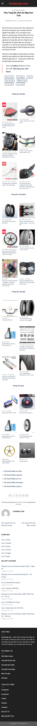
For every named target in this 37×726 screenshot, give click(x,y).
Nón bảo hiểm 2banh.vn (26, 413)
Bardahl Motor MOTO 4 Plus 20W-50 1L (8, 344)
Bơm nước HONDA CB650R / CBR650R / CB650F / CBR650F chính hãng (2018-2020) (9, 283)
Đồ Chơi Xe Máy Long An (12, 486)
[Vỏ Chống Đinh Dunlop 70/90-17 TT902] (27, 425)
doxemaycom (28, 20)
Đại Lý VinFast (6, 550)
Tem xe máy (10, 81)
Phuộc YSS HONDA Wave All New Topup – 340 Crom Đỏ (27, 223)
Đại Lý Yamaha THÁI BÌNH (10, 588)
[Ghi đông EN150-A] (10, 308)
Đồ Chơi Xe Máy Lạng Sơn (13, 475)
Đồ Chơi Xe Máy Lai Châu (13, 471)
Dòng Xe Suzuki (18, 292)
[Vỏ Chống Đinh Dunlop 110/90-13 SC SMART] (27, 307)
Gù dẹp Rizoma (23, 461)
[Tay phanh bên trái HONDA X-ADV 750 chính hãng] (10, 171)
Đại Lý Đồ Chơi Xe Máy (18, 10)
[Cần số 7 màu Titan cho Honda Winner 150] (27, 140)
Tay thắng (20, 77)
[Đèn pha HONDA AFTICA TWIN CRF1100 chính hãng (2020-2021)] (27, 268)
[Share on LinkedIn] (27, 495)
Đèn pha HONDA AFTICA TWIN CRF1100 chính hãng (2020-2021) (26, 282)
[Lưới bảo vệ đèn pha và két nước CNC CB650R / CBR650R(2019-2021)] (10, 141)
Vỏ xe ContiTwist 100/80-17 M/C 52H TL (26, 248)
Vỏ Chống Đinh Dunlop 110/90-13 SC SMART (25, 319)
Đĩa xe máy (9, 77)
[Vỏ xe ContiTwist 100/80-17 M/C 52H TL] (27, 237)
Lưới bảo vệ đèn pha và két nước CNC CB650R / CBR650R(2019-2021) (9, 155)
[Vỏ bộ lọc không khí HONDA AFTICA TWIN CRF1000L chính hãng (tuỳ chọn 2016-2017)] (27, 171)
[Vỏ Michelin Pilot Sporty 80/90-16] (10, 210)
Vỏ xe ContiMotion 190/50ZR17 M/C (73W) (26, 374)
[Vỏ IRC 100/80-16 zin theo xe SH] (27, 110)
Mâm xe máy (22, 81)
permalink (18, 504)
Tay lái (30, 77)
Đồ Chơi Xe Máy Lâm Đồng (13, 482)
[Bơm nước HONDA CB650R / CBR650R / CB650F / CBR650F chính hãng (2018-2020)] (10, 268)
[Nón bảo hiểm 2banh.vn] (27, 401)
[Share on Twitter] (16, 495)
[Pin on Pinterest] (23, 495)
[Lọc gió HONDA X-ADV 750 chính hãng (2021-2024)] (10, 112)
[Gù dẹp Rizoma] (27, 450)
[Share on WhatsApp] (9, 495)
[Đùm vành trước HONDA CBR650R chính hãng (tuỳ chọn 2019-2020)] (10, 239)
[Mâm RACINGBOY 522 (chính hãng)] (10, 450)
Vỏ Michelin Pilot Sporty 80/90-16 (9, 222)
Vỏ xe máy (20, 84)
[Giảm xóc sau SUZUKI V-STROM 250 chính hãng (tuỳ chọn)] (10, 364)
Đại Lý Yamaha (6, 543)
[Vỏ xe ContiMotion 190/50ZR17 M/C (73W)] (27, 362)
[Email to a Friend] (20, 495)
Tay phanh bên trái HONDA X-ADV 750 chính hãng (9, 184)
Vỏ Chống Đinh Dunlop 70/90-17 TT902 (25, 437)
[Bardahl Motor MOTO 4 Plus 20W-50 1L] (10, 333)
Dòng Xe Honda (18, 94)
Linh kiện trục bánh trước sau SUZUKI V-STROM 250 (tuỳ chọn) (26, 348)
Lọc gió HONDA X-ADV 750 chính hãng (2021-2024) (8, 125)
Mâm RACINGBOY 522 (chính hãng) (8, 462)
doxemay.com (29, 56)
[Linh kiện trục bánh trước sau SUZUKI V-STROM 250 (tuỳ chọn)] (27, 334)
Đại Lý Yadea (5, 556)
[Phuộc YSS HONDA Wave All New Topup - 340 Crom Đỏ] (27, 210)
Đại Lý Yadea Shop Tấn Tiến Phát (12, 608)
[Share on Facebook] (13, 495)
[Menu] (2, 3)
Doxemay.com (18, 3)
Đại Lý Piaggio (6, 553)
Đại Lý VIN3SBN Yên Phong (10, 602)
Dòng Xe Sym (18, 386)
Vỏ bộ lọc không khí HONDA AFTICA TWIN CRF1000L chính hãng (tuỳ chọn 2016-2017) (26, 186)
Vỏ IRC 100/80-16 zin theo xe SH (27, 121)
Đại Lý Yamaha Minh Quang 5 (10, 582)
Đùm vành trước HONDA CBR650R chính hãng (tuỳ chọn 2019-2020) (9, 252)
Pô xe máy (9, 84)
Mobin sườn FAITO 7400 (9, 413)
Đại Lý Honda (5, 540)
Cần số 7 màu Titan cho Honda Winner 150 (26, 151)
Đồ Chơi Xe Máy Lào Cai (12, 479)
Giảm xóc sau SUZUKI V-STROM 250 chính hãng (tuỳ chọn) (9, 378)
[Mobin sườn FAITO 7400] (10, 401)
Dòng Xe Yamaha (18, 194)
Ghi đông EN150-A (7, 320)
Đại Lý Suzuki (5, 546)
